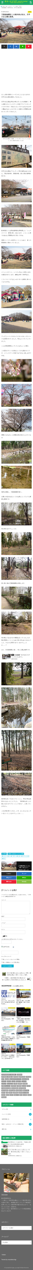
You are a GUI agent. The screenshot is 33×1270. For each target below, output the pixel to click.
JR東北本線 (22, 1076)
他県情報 (5, 1119)
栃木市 (3, 1092)
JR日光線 (16, 1076)
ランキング (10, 1083)
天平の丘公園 (26, 856)
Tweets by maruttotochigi (8, 1259)
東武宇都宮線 (22, 1088)
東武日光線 (12, 1090)
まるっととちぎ (15, 1267)
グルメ (8, 1081)
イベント (4, 1081)
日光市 (28, 1085)
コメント (3, 900)
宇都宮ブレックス (6, 1085)
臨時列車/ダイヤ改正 (23, 1092)
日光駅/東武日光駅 (6, 1088)
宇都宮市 (14, 1085)
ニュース (24, 1081)
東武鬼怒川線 (19, 1090)
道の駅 (24, 1095)
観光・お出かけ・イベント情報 (16, 853)
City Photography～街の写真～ (9, 1074)
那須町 (29, 1095)
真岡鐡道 (15, 1092)
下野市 (4, 853)
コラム (13, 1081)
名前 (2, 916)
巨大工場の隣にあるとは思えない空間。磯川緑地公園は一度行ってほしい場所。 (19, 1152)
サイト (3, 929)
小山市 (24, 1085)
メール (3, 923)
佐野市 (19, 1083)
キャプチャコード (6, 956)
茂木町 (3, 1095)
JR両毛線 (19, 1074)
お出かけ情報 (6, 856)
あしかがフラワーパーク (15, 1079)
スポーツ (18, 1081)
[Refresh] (13, 947)
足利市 (11, 1095)
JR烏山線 (28, 1076)
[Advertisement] (16, 71)
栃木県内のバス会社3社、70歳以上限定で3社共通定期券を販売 (19, 1143)
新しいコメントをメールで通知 (11, 959)
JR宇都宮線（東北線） (7, 1076)
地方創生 (25, 1083)
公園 (19, 856)
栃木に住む (26, 1090)
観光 (4, 858)
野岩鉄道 (4, 1097)
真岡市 (10, 1092)
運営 (21, 1095)
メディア (4, 1083)
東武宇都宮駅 (5, 1090)
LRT (3, 1079)
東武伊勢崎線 (15, 1088)
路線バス (16, 1095)
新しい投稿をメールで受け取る (11, 962)
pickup (6, 1079)
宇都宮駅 (19, 1085)
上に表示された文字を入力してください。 (12, 939)
